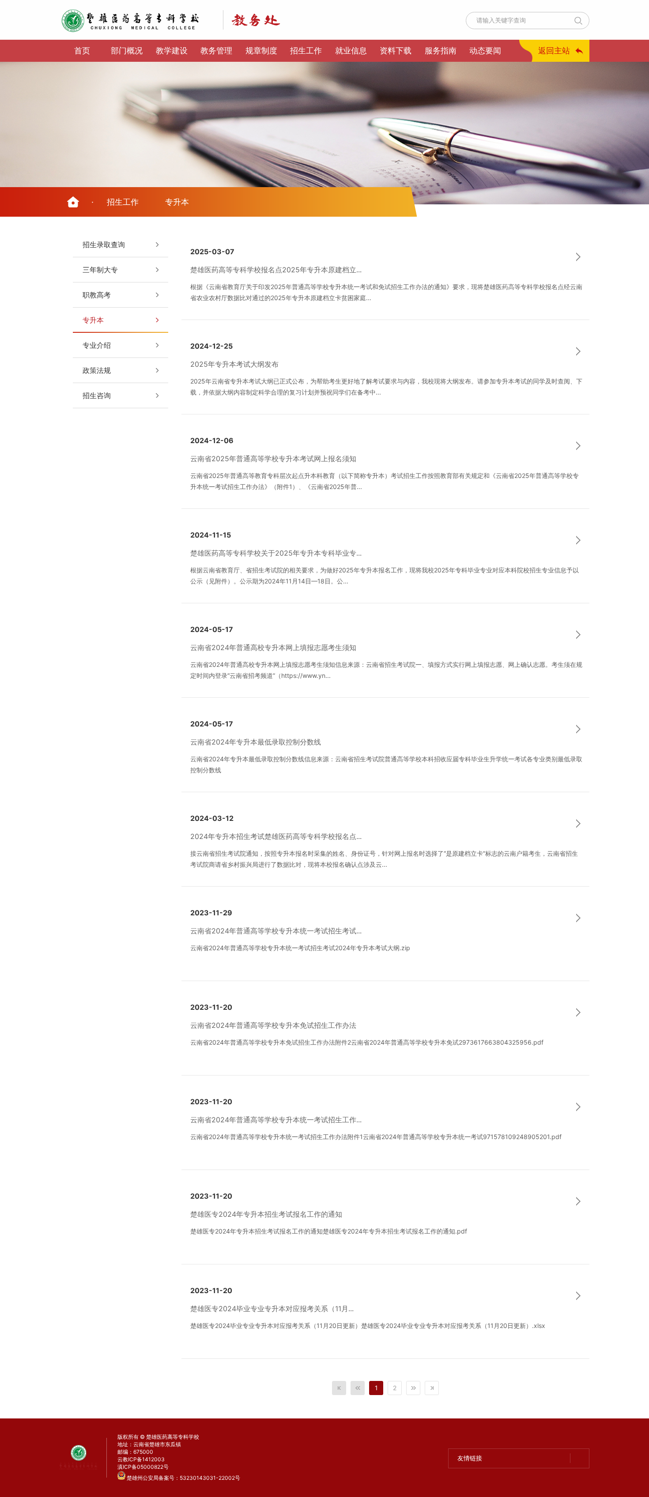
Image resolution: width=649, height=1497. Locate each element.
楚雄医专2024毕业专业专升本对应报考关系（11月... (272, 1308)
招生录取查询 (104, 244)
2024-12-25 (211, 346)
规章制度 (261, 50)
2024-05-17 (211, 629)
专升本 (177, 202)
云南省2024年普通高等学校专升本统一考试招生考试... (276, 930)
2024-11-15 (210, 534)
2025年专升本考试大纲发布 (234, 364)
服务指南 (441, 50)
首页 (82, 50)
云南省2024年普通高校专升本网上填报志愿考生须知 (273, 647)
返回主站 (554, 50)
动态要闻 (485, 50)
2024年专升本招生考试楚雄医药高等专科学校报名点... (276, 836)
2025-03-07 (212, 251)
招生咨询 (97, 395)
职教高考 (97, 294)
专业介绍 (97, 345)
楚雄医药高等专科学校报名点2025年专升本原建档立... (276, 269)
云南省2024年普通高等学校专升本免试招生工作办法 (273, 1025)
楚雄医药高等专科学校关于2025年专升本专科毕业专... (276, 553)
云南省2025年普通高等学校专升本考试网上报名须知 (273, 458)
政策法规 (97, 370)
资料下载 (395, 50)
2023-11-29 (211, 912)
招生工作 (306, 50)
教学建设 (172, 50)
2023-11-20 (211, 1007)
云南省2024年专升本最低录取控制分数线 (255, 741)
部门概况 (127, 50)
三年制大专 (100, 269)
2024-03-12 (212, 818)
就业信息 (351, 50)
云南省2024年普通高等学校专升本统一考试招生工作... (276, 1119)
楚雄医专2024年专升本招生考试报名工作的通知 (266, 1214)
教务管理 (216, 50)
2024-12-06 (212, 440)
